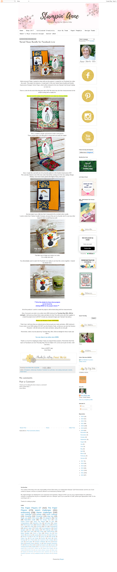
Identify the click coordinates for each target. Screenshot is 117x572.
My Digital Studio (48, 546)
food (36, 545)
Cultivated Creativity (46, 30)
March (82, 453)
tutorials (70, 370)
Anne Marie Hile (85, 395)
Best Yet (39, 543)
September (84, 439)
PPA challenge (47, 530)
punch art (47, 525)
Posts (82, 406)
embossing (33, 370)
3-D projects (27, 370)
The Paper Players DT (31, 508)
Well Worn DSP (32, 551)
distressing (29, 535)
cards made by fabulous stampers (42, 550)
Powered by (83, 253)
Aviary (49, 541)
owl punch (53, 545)
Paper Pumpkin (76, 30)
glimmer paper (28, 528)
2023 (82, 418)
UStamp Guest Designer (48, 548)
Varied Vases (23, 371)
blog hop (50, 516)
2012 (82, 470)
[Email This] (43, 368)
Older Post (72, 427)
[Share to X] (47, 368)
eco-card (53, 551)
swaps (55, 523)
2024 (82, 416)
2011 (82, 472)
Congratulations (25, 523)
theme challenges (44, 512)
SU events (28, 548)
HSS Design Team (28, 525)
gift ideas (52, 370)
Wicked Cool (26, 536)
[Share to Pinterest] (50, 368)
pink (30, 530)
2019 (82, 428)
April (82, 451)
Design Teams (90, 30)
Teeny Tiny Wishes (39, 521)
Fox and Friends (34, 538)
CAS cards (35, 518)
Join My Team (63, 30)
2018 (82, 430)
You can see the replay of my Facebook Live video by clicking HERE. (47, 96)
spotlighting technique (39, 553)
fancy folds (30, 526)
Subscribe (87, 248)
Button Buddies (25, 533)
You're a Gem (37, 533)
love (46, 526)
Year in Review (31, 540)
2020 (82, 425)
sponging (36, 535)
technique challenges (40, 541)
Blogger (62, 559)
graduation (23, 553)
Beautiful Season (30, 543)
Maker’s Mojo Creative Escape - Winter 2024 (38, 34)
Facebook (39, 370)
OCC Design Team (45, 519)
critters (49, 538)
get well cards (35, 536)
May (82, 449)
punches (39, 526)
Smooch (43, 538)
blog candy (40, 531)
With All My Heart (29, 550)
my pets (51, 521)
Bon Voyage (40, 546)
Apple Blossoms (53, 535)
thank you (24, 518)
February (83, 455)
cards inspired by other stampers (45, 540)
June (82, 446)
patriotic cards (30, 553)
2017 (82, 461)
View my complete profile (86, 399)
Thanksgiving (53, 526)
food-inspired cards (44, 545)
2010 (82, 475)
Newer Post (23, 427)
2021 (82, 423)
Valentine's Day (37, 523)
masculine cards (29, 520)
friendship (28, 516)
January (83, 458)
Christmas (39, 516)
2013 (82, 468)
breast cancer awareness (43, 551)
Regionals (25, 551)
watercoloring (50, 531)
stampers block (48, 553)
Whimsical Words (28, 545)
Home (21, 30)
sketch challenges (43, 510)
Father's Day (24, 538)
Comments (84, 409)
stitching (55, 553)
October (83, 437)
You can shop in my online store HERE (47, 337)
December (84, 432)
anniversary (44, 535)
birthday (39, 514)
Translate (91, 41)
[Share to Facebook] (48, 368)
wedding (37, 530)
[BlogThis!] (45, 368)
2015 (82, 463)
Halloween (39, 525)
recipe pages (29, 541)
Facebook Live (46, 370)
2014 (82, 465)
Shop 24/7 (30, 30)
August (83, 442)
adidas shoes (82, 361)
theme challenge (51, 514)
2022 (82, 421)
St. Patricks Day (36, 548)
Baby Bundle (52, 536)
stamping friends (25, 546)
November (84, 435)
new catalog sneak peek (62, 370)
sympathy (33, 546)
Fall (56, 518)
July (82, 444)
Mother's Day (48, 533)
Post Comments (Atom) (33, 430)
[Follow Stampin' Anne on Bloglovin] (86, 153)
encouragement (46, 528)
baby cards (30, 531)
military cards (54, 550)
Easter (37, 528)
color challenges (26, 514)
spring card (44, 536)
